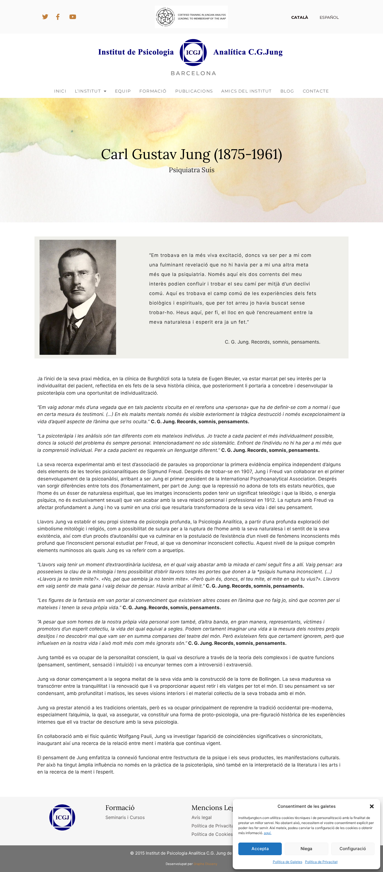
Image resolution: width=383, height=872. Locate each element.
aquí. (267, 833)
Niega (306, 848)
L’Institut (88, 91)
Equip (123, 91)
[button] (372, 806)
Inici (60, 91)
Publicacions (194, 91)
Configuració (353, 848)
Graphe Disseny (205, 864)
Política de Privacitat (321, 862)
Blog (287, 91)
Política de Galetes (287, 862)
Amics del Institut (246, 91)
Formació (153, 91)
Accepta (260, 848)
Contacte (316, 91)
